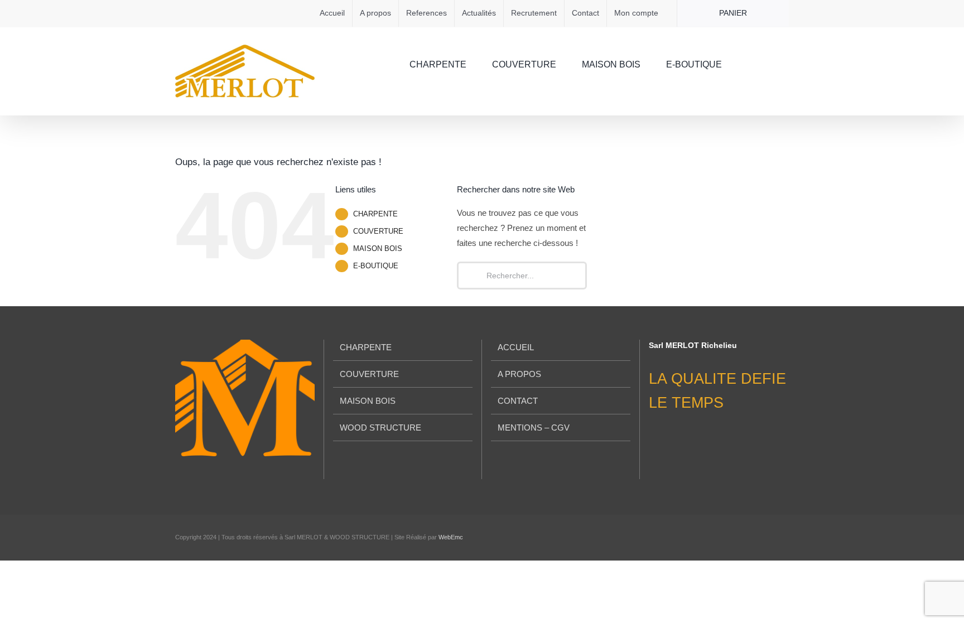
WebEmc (450, 537)
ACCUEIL (516, 347)
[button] (771, 63)
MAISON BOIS (377, 248)
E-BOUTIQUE (375, 266)
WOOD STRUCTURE (380, 427)
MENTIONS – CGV (534, 427)
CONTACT (518, 400)
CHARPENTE (375, 214)
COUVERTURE (378, 231)
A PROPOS (519, 374)
